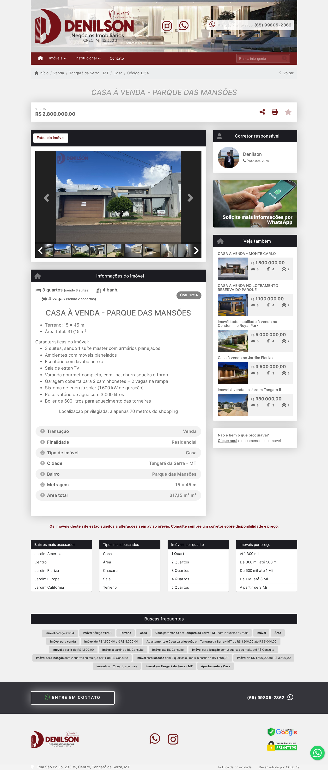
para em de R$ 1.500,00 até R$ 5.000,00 (211, 641)
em (169, 666)
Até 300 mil (249, 553)
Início (43, 73)
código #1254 (60, 633)
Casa (118, 73)
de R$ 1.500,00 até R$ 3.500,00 (264, 658)
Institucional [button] (86, 58)
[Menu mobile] (40, 58)
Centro (41, 562)
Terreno (110, 587)
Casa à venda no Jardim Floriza (245, 357)
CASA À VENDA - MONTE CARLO (247, 253)
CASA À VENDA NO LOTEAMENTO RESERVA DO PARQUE (248, 287)
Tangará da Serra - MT (89, 73)
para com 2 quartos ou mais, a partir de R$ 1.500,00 (183, 658)
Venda (58, 73)
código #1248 (97, 633)
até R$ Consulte (168, 649)
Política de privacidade (235, 767)
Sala (107, 579)
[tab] (50, 138)
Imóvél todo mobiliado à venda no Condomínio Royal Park (247, 323)
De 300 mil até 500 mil (259, 562)
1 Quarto (179, 553)
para (63, 641)
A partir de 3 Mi (253, 587)
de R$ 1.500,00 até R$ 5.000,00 (111, 641)
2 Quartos (180, 562)
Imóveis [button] (55, 58)
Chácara (110, 570)
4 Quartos (180, 579)
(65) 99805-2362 (273, 25)
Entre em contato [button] (76, 697)
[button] (47, 197)
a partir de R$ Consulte (123, 649)
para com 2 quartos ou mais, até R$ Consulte (233, 649)
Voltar (288, 73)
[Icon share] (166, 26)
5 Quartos (180, 587)
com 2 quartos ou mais (117, 666)
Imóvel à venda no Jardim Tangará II (249, 389)
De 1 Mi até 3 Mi (254, 579)
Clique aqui (227, 440)
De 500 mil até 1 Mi (256, 570)
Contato (117, 58)
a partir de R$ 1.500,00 (73, 649)
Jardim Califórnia (49, 587)
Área (107, 562)
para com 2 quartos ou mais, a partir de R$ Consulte (82, 658)
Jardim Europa (47, 579)
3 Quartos (180, 570)
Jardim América (48, 553)
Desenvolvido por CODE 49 (279, 767)
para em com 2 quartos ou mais (201, 633)
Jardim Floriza (47, 570)
